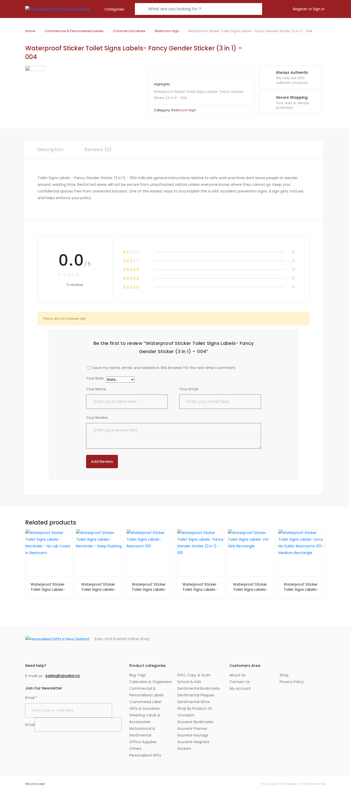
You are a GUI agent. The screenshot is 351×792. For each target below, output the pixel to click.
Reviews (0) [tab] (98, 149)
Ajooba (291, 784)
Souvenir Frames (192, 728)
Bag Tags (137, 675)
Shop (284, 675)
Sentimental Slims (193, 701)
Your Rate (95, 378)
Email (31, 697)
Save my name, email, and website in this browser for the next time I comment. (164, 367)
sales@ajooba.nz (62, 675)
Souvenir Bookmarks (195, 721)
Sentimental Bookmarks (198, 688)
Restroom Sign (167, 31)
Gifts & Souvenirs (144, 708)
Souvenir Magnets (193, 741)
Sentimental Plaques (195, 695)
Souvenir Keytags (192, 735)
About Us (237, 675)
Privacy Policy (292, 681)
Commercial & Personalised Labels (74, 31)
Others (135, 748)
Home (30, 31)
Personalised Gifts (145, 755)
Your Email (188, 389)
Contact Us (239, 681)
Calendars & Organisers (150, 681)
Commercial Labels (129, 31)
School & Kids (189, 681)
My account (240, 688)
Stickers (184, 748)
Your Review (97, 417)
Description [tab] (50, 149)
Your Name (96, 389)
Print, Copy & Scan (193, 675)
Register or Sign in (309, 9)
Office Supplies (142, 741)
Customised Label (145, 701)
